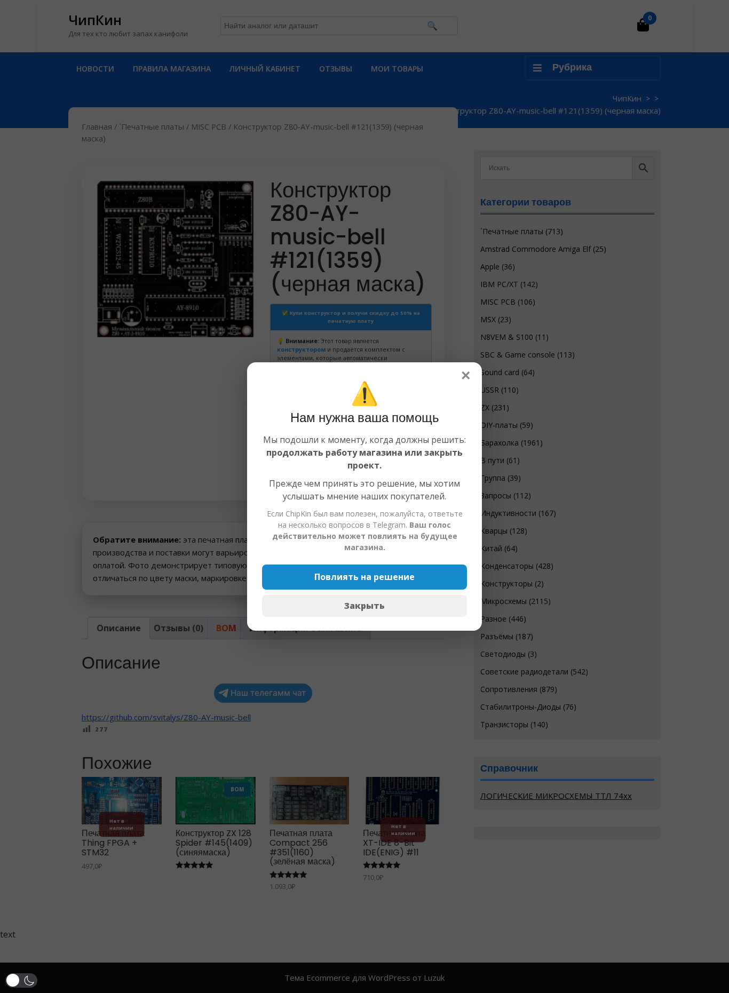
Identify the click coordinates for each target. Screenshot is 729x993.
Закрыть (364, 605)
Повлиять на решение (364, 577)
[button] (21, 980)
